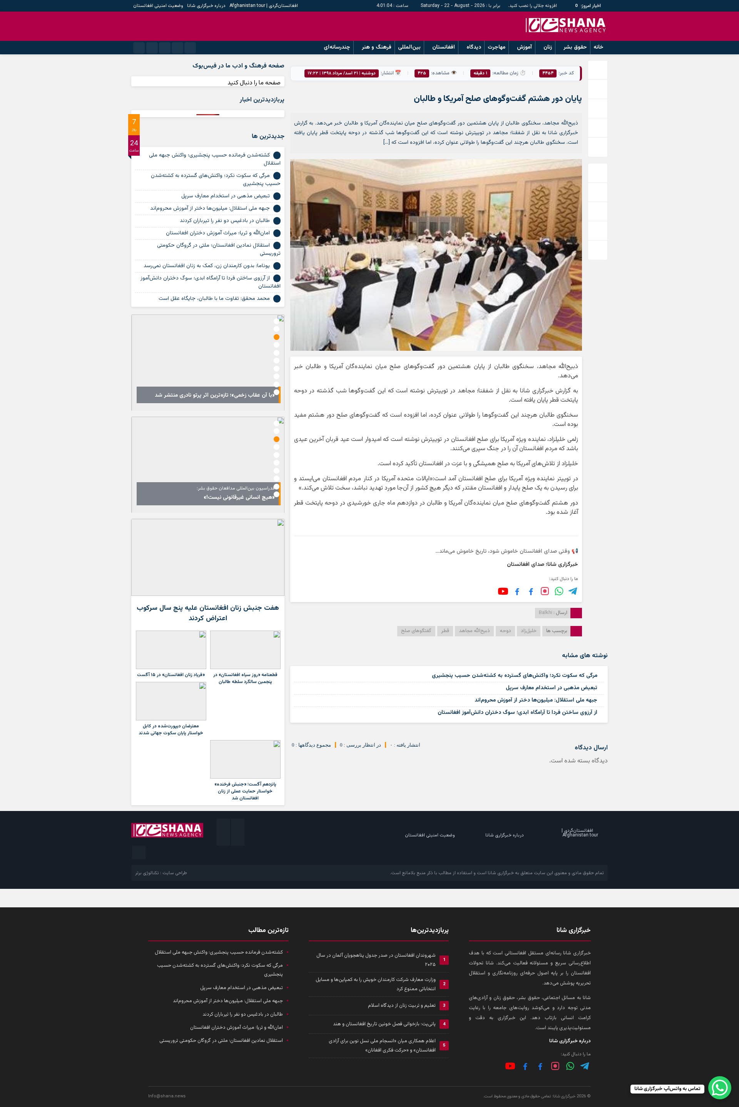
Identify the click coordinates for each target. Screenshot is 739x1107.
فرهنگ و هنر (376, 47)
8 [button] (276, 376)
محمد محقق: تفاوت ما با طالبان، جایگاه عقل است (214, 298)
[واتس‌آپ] (559, 591)
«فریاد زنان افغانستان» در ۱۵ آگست (171, 674)
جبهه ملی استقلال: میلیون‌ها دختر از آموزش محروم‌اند (536, 700)
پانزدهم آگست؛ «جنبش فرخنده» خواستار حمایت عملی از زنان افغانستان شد (245, 791)
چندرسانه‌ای (337, 47)
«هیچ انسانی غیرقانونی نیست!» (239, 497)
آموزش (524, 47)
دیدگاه (473, 47)
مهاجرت (496, 47)
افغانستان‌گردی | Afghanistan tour (263, 5)
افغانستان (443, 47)
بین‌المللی (409, 47)
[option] (207, 363)
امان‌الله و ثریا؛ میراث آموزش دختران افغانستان (218, 233)
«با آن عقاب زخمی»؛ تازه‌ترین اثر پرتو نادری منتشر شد (215, 395)
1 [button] (276, 321)
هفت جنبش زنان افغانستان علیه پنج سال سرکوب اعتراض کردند (208, 613)
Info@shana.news (167, 1096)
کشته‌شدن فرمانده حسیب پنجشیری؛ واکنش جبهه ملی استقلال (215, 159)
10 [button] (276, 392)
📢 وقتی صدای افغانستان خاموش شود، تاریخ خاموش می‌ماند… (506, 551)
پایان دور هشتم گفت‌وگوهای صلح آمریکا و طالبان (498, 99)
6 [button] (276, 360)
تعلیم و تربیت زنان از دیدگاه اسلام (402, 1005)
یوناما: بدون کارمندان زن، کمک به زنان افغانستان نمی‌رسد (207, 266)
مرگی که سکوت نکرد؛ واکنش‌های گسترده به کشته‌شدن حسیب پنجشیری (514, 675)
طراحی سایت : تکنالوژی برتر (161, 873)
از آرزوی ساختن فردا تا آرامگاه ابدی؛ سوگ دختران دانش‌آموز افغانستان (517, 712)
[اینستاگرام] (545, 591)
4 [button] (276, 345)
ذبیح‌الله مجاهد (474, 631)
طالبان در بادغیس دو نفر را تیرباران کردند (225, 221)
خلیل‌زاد (529, 631)
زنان (547, 47)
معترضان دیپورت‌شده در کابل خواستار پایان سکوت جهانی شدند (171, 730)
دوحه (505, 631)
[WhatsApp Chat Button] (719, 1087)
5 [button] (276, 353)
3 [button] (276, 337)
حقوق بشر (575, 47)
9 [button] (276, 384)
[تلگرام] (573, 591)
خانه (599, 47)
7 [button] (276, 369)
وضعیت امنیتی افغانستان (158, 5)
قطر (445, 631)
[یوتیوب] (503, 591)
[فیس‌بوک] (531, 591)
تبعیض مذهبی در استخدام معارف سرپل (551, 688)
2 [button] (276, 329)
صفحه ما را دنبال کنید (254, 83)
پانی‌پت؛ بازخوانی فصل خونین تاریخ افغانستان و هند (384, 1024)
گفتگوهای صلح (416, 631)
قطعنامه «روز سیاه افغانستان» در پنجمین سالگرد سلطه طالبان (245, 678)
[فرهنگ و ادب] (517, 591)
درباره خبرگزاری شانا (206, 5)
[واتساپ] (570, 1066)
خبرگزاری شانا (501, 873)
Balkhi (545, 613)
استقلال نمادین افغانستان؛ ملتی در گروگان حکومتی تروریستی (219, 249)
